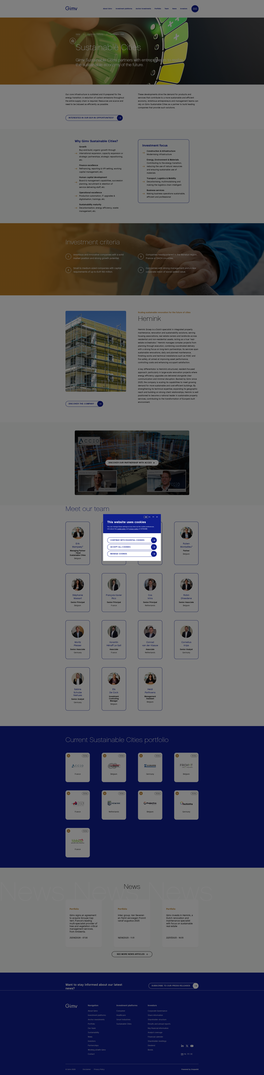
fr (153, 517)
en (146, 517)
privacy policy (133, 529)
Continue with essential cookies (127, 540)
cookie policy (121, 529)
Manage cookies (118, 554)
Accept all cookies (120, 547)
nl (149, 517)
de (157, 517)
